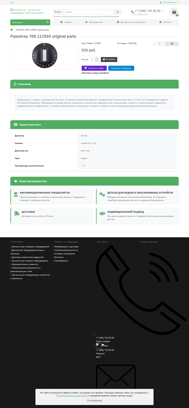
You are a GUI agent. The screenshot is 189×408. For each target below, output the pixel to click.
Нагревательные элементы (25, 264)
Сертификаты (61, 261)
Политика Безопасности (66, 250)
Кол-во (85, 59)
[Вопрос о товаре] (159, 44)
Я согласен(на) (94, 400)
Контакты (167, 22)
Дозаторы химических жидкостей (28, 257)
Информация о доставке (67, 246)
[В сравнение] (172, 44)
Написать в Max (96, 68)
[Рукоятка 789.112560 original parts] (44, 56)
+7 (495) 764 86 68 (105, 338)
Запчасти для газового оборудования (30, 261)
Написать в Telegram (121, 68)
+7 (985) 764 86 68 (105, 350)
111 (11, 2)
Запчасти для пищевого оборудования (30, 246)
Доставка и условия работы (132, 22)
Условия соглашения (65, 253)
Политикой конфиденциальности (72, 395)
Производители (95, 22)
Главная (67, 22)
